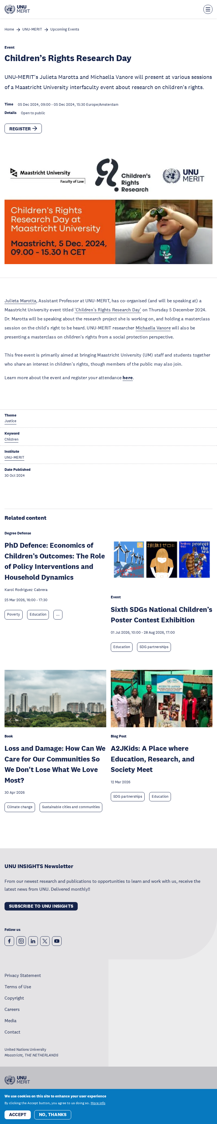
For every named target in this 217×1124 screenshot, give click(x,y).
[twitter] (45, 941)
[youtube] (57, 941)
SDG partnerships (154, 647)
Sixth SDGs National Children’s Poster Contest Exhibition (161, 614)
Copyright (14, 998)
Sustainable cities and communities (71, 807)
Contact (12, 1032)
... (58, 614)
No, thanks (52, 1114)
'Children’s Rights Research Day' (108, 309)
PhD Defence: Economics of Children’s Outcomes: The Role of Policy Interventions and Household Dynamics (55, 561)
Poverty (13, 614)
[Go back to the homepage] (17, 9)
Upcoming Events (64, 29)
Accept (17, 1114)
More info (98, 1103)
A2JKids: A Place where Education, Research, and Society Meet (152, 759)
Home (9, 29)
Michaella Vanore (153, 328)
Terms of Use (18, 986)
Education (38, 614)
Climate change (19, 807)
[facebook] (9, 941)
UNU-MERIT (32, 29)
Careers (12, 1009)
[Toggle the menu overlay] (207, 9)
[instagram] (21, 941)
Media (10, 1020)
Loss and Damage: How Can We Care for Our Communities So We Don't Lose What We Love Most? (55, 764)
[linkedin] (33, 941)
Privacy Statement (23, 975)
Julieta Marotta (20, 300)
